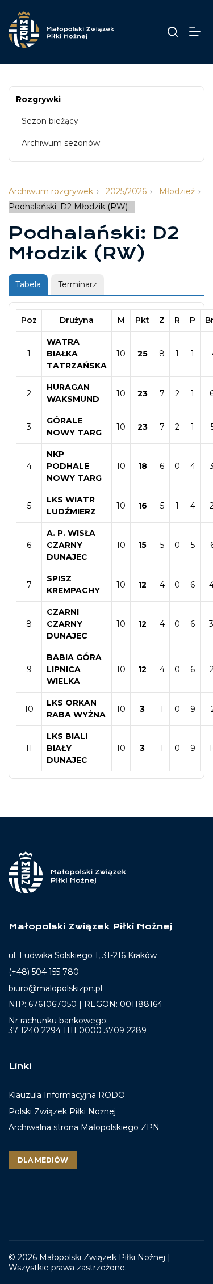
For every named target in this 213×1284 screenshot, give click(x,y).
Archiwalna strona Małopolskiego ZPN (84, 1127)
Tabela (28, 284)
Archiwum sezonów (61, 143)
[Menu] (196, 31)
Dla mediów (43, 1160)
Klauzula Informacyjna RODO (67, 1095)
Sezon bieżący (50, 121)
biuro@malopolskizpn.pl (55, 988)
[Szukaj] (173, 32)
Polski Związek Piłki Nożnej (62, 1111)
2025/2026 (126, 191)
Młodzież (177, 191)
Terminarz (77, 284)
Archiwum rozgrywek (51, 191)
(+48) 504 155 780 (44, 972)
